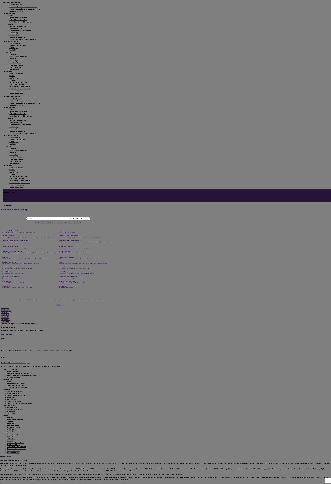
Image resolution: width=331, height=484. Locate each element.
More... (33, 232)
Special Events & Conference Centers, (28, 263)
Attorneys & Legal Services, (65, 263)
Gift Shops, (84, 283)
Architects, (83, 237)
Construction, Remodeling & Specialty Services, (25, 248)
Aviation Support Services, (18, 287)
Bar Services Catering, (68, 278)
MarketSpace (63, 300)
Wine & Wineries (63, 286)
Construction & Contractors (10, 246)
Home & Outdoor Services (66, 257)
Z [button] (80, 222)
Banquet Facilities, (6, 263)
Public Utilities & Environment (67, 271)
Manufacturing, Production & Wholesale (13, 267)
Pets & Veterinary (7, 271)
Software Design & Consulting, (107, 242)
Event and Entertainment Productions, (48, 252)
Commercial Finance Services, (69, 252)
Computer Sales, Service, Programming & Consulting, (71, 242)
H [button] (50, 222)
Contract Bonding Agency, (83, 252)
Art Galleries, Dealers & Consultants (67, 232)
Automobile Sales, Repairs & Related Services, (29, 237)
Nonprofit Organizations (24, 242)
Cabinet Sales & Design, (7, 248)
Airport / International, (7, 287)
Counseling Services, (82, 268)
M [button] (58, 222)
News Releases (27, 300)
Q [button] (65, 222)
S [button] (68, 222)
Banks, (60, 252)
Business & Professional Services (68, 235)
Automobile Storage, (45, 237)
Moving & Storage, (23, 278)
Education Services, (72, 248)
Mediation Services (102, 263)
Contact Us (78, 300)
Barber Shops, (62, 268)
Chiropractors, (31, 258)
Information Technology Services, (92, 242)
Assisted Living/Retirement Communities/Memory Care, (15, 258)
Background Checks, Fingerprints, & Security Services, (84, 263)
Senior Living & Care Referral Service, (11, 283)
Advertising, (4, 232)
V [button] (73, 222)
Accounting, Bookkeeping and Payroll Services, (70, 237)
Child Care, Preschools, (71, 268)
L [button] (56, 222)
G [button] (48, 222)
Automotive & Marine (8, 235)
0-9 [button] (35, 222)
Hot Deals (43, 300)
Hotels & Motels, (14, 263)
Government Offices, (82, 248)
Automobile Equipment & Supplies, (10, 237)
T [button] (70, 222)
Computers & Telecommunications (69, 240)
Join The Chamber (98, 300)
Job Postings (71, 300)
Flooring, (94, 258)
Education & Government (66, 246)
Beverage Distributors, (91, 237)
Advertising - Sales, (27, 232)
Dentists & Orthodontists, (41, 258)
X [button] (77, 222)
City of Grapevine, (63, 248)
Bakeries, (61, 278)
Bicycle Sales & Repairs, (7, 252)
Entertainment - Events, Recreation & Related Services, (26, 252)
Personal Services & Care (66, 267)
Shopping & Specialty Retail (67, 281)
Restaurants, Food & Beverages (68, 276)
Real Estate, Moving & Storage (11, 276)
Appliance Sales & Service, (84, 258)
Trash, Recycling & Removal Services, (67, 273)
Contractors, (39, 248)
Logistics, (27, 287)
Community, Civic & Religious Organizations (15, 240)
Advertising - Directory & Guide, (15, 232)
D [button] (43, 222)
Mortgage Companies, (13, 278)
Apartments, (4, 278)
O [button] (61, 222)
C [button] (41, 222)
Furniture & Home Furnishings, (74, 283)
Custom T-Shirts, (62, 283)
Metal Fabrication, (25, 268)
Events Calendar (36, 300)
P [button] (63, 222)
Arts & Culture (63, 230)
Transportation (6, 286)
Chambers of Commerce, (7, 242)
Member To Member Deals (53, 300)
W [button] (75, 222)
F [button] (46, 222)
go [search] (87, 218)
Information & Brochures (87, 300)
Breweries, (76, 278)
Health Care (5, 257)
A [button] (38, 222)
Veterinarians (21, 273)
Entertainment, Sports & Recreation (12, 251)
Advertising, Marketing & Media (11, 230)
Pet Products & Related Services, (9, 273)
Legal (60, 262)
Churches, (16, 242)
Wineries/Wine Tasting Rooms (66, 287)
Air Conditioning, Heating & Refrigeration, (68, 258)
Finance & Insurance (65, 251)
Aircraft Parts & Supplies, (7, 268)
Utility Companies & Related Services (85, 273)
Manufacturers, (17, 268)
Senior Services (6, 281)
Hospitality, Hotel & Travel (9, 262)
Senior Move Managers (25, 283)
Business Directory (18, 300)
